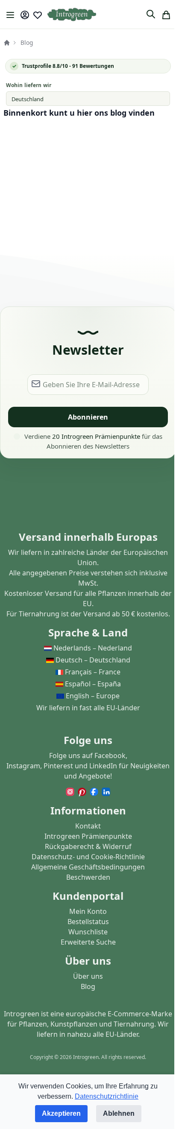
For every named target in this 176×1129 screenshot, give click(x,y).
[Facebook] (95, 791)
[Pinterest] (83, 791)
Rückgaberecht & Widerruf (88, 846)
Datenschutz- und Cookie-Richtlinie (88, 856)
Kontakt (88, 826)
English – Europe (93, 695)
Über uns (88, 976)
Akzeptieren (61, 1113)
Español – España (93, 683)
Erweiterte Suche (88, 942)
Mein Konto (88, 911)
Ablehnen (119, 1113)
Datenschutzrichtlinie (106, 1096)
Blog (88, 986)
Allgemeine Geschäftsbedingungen (88, 867)
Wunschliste (88, 931)
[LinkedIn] (106, 791)
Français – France (92, 672)
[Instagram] (71, 791)
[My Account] (25, 15)
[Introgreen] (71, 14)
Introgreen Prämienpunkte (88, 836)
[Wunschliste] (37, 15)
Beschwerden (88, 877)
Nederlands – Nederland (92, 648)
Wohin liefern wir (28, 85)
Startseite (6, 42)
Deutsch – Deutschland (93, 660)
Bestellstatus (88, 921)
